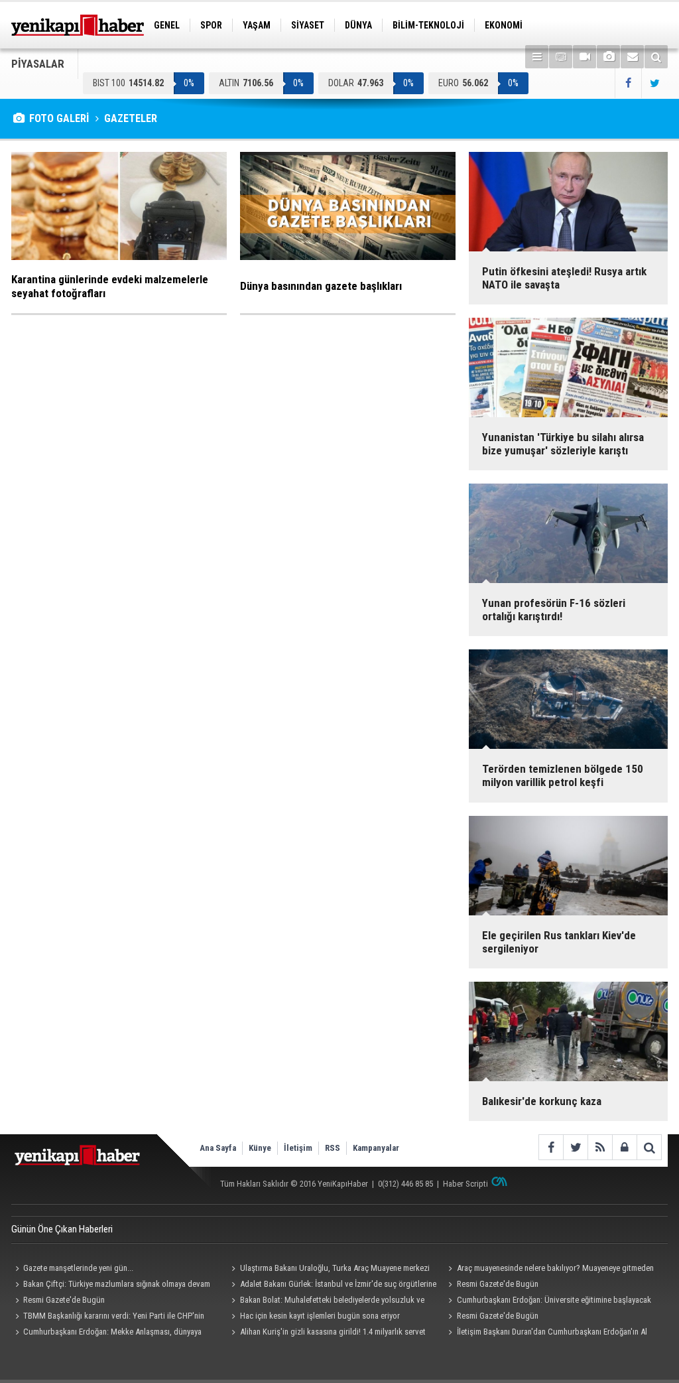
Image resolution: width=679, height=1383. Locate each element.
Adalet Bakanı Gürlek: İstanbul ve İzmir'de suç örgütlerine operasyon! (332, 1285)
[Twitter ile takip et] (654, 83)
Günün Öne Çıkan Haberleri (62, 1229)
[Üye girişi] (624, 1147)
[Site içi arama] (656, 56)
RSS (332, 1148)
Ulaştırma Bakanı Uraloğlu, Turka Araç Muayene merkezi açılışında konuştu (329, 1269)
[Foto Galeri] (608, 56)
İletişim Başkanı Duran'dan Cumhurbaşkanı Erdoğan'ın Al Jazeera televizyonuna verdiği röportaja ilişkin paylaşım (545, 1333)
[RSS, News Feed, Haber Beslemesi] (599, 1147)
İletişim (298, 1148)
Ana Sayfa (218, 1148)
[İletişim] (632, 56)
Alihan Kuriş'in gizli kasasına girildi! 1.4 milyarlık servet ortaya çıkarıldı (327, 1333)
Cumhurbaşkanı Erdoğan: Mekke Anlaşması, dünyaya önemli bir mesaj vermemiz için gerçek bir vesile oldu (106, 1333)
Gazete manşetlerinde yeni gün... (78, 1268)
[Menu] (536, 56)
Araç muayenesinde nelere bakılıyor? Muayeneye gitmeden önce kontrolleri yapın (548, 1269)
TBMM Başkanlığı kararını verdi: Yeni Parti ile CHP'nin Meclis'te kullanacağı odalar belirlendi (107, 1317)
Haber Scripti (465, 1184)
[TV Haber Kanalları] (560, 56)
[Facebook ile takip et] (628, 83)
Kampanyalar (376, 1148)
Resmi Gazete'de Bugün (497, 1284)
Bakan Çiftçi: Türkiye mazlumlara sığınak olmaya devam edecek (110, 1285)
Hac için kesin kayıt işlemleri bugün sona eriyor (320, 1316)
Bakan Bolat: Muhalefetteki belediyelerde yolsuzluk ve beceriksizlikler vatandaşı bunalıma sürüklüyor (326, 1301)
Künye (260, 1148)
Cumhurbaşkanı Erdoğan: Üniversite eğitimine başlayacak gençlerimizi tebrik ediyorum (547, 1301)
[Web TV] (584, 56)
